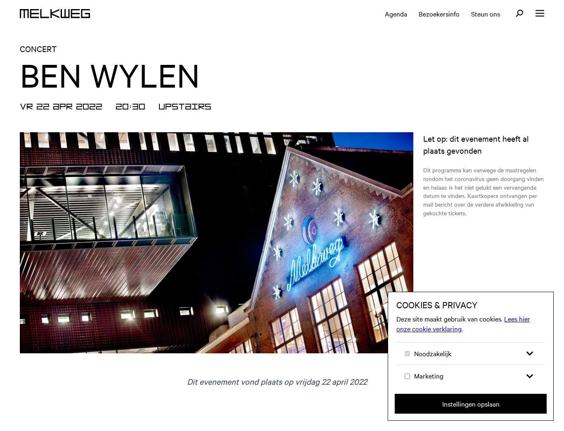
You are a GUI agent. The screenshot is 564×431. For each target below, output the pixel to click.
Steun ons (485, 13)
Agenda (396, 13)
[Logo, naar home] (55, 13)
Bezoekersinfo (439, 13)
